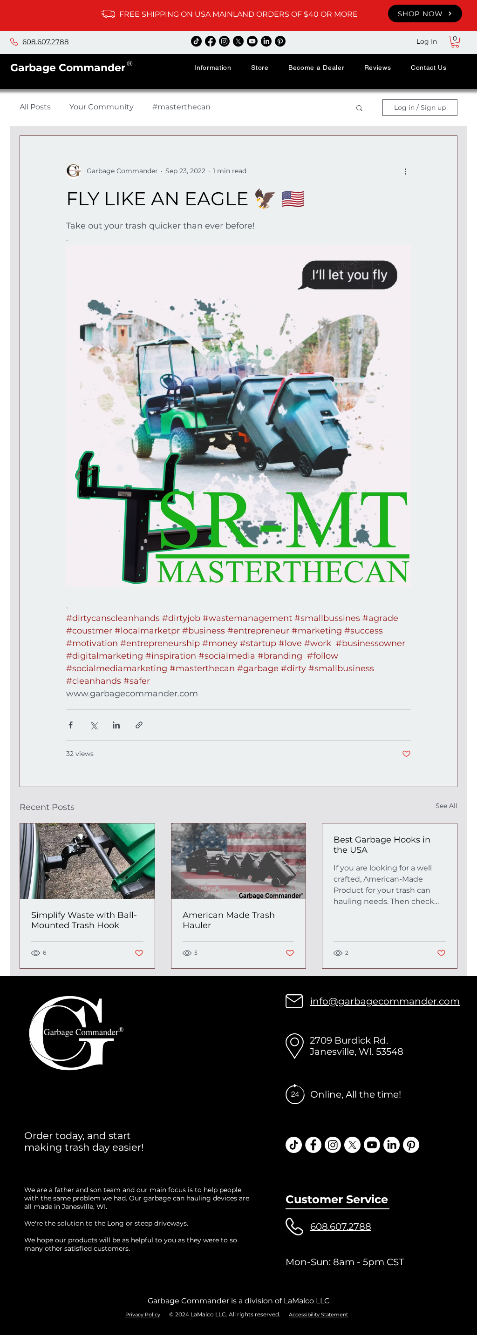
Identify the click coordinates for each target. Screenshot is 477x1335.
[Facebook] (210, 41)
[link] (455, 41)
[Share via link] (139, 725)
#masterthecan (181, 106)
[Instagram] (224, 41)
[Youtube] (252, 41)
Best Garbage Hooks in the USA (382, 845)
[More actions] (405, 171)
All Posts (35, 106)
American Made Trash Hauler (229, 920)
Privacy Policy (142, 1314)
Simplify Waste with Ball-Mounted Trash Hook (84, 920)
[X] (238, 41)
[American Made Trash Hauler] (238, 861)
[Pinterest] (280, 41)
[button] (212, 67)
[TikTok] (196, 41)
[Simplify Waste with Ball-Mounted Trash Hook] (87, 861)
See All (446, 806)
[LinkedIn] (266, 41)
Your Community (101, 106)
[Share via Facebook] (70, 725)
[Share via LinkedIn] (116, 725)
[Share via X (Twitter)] (93, 725)
